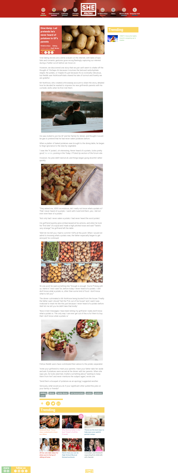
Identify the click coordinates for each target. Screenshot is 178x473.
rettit (42, 396)
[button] (8, 471)
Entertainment (54, 14)
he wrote (48, 153)
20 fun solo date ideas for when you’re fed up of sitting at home (49, 455)
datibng (43, 393)
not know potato (77, 393)
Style (43, 14)
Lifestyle (75, 14)
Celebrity (64, 14)
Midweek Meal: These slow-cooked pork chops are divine (49, 432)
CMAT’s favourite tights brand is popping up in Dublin (128, 38)
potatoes (98, 393)
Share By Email (52, 52)
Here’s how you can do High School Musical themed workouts (70, 455)
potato (89, 393)
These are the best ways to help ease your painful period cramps (94, 432)
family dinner (62, 393)
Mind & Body (124, 14)
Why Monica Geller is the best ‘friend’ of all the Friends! (71, 432)
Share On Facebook (45, 52)
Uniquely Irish (135, 14)
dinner (51, 393)
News (113, 14)
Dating (55, 46)
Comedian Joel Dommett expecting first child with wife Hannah (93, 455)
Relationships (103, 14)
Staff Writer (55, 48)
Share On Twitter (48, 52)
